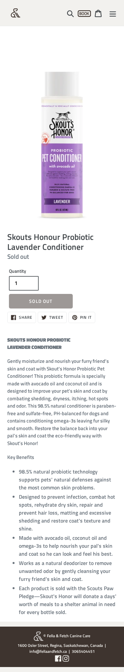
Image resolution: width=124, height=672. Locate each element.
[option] (62, 127)
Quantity (17, 270)
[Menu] (112, 13)
